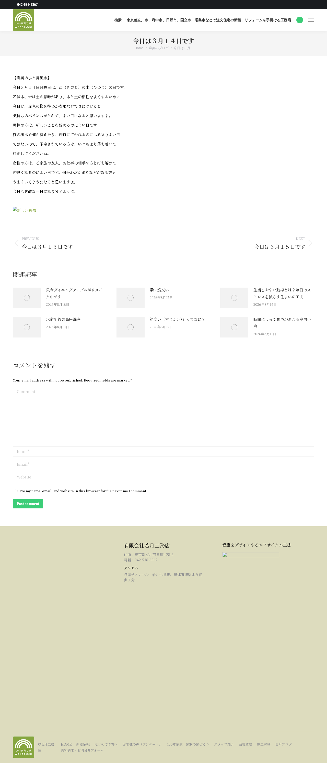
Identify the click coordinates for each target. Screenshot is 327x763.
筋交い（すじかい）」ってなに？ (177, 319)
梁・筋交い (159, 289)
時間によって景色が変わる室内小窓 (282, 323)
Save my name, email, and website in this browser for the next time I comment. (82, 490)
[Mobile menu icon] (311, 20)
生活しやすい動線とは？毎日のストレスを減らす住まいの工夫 (282, 293)
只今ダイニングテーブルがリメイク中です (74, 293)
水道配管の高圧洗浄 (63, 319)
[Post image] (27, 298)
